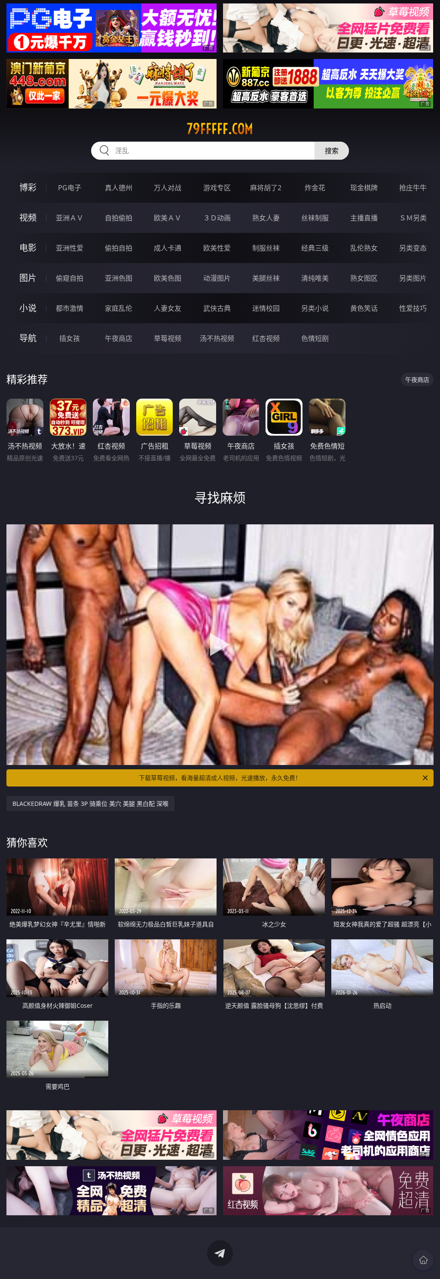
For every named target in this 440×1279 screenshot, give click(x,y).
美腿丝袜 (266, 278)
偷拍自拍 (118, 248)
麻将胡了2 (265, 187)
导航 (28, 338)
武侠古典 (217, 308)
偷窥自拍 (69, 278)
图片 (28, 278)
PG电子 (69, 187)
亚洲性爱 (69, 248)
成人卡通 (167, 248)
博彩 (28, 187)
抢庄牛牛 (413, 187)
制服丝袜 (266, 248)
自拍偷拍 (118, 218)
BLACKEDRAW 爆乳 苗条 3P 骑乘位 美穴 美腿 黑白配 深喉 (90, 803)
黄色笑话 (364, 308)
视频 (28, 217)
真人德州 (118, 187)
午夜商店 (118, 338)
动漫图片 (217, 278)
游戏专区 (217, 187)
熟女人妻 (266, 218)
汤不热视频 (217, 338)
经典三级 (315, 248)
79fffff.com (220, 128)
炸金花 (315, 187)
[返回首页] (423, 1260)
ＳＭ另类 (413, 218)
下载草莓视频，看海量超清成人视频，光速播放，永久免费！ (220, 778)
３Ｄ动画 (217, 218)
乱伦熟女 (364, 248)
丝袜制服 (315, 218)
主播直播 (364, 218)
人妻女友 (167, 308)
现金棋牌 (364, 187)
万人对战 (167, 187)
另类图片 (413, 278)
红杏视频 (266, 338)
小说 (28, 308)
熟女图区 (364, 278)
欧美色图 (167, 278)
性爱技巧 (413, 308)
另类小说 (315, 308)
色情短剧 (315, 338)
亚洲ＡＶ (69, 218)
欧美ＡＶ (167, 218)
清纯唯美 (315, 278)
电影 (28, 248)
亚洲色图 (118, 278)
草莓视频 (167, 338)
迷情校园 (266, 308)
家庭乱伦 (118, 308)
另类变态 (413, 248)
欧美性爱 (217, 248)
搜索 (332, 150)
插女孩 (69, 338)
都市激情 (69, 308)
